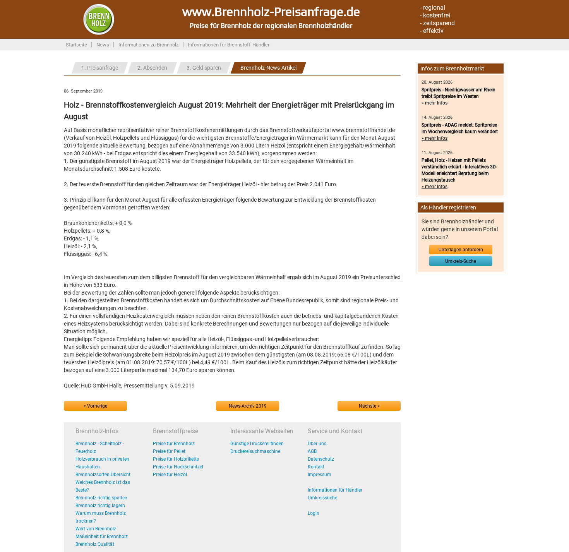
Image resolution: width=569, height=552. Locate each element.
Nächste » (369, 406)
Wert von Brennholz (95, 528)
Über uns (317, 443)
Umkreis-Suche (460, 261)
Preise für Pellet (169, 451)
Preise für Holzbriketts (176, 459)
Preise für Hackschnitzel (178, 467)
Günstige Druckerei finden (257, 443)
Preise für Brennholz (174, 443)
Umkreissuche (322, 498)
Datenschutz (321, 459)
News (102, 45)
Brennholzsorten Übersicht (102, 474)
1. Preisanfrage (99, 68)
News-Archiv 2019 (248, 406)
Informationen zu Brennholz (148, 45)
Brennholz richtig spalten (101, 498)
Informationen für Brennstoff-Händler (228, 45)
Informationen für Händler (335, 490)
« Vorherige (95, 406)
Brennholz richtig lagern (100, 505)
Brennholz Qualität (94, 544)
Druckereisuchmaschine (255, 451)
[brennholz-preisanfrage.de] (98, 19)
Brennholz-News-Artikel (268, 68)
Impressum (319, 474)
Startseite (76, 45)
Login (313, 513)
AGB (312, 451)
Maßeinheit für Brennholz (101, 536)
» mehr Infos (434, 103)
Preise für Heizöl (170, 474)
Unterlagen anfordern (461, 249)
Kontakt (316, 467)
